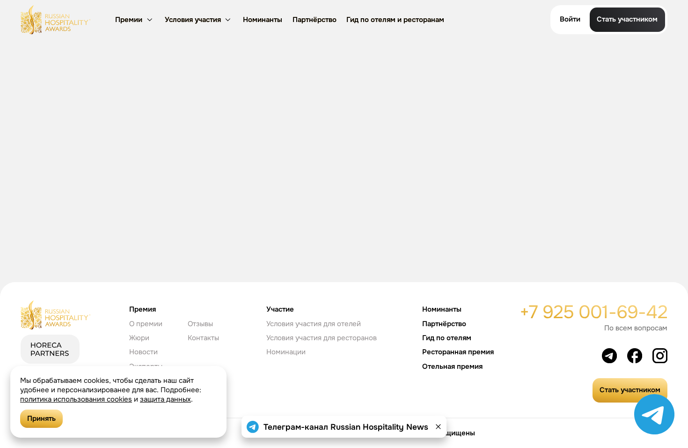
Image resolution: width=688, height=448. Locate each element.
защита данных (165, 399)
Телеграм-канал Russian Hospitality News (345, 427)
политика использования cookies (76, 399)
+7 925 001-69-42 (593, 312)
